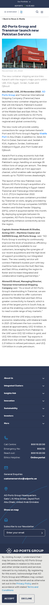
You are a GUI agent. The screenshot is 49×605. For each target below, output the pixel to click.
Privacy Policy (23, 583)
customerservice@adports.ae (20, 478)
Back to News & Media (14, 19)
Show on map (11, 510)
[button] (9, 598)
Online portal (38, 457)
